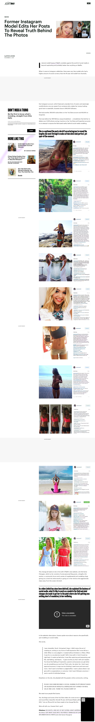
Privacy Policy (10, 124)
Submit (31, 130)
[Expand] (82, 699)
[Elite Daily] (9, 3)
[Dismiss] (92, 699)
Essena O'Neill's (55, 63)
